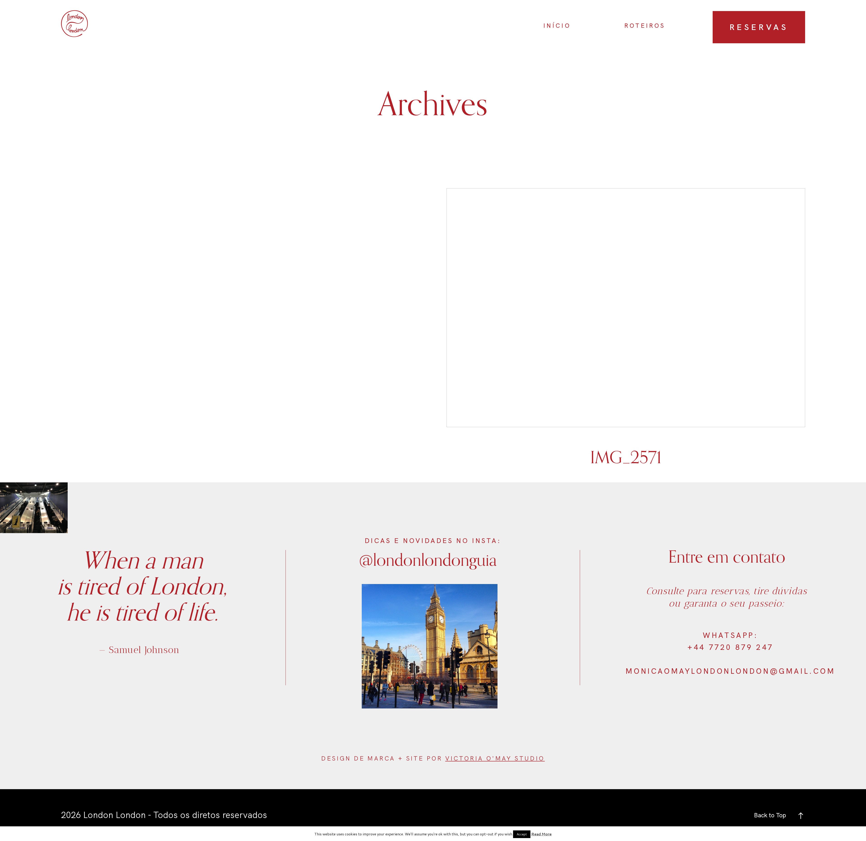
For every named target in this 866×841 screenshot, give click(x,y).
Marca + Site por (406, 758)
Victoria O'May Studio (495, 758)
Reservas (759, 27)
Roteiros (644, 26)
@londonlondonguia (428, 559)
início (557, 26)
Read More (541, 833)
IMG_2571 (626, 335)
